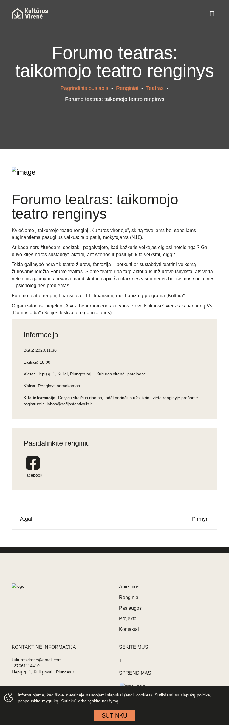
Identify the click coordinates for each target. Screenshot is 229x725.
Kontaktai (129, 629)
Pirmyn (202, 519)
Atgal (24, 519)
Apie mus (129, 586)
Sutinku (114, 715)
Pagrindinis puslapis (84, 88)
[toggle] (212, 14)
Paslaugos (130, 608)
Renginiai (127, 88)
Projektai (128, 618)
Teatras (155, 88)
